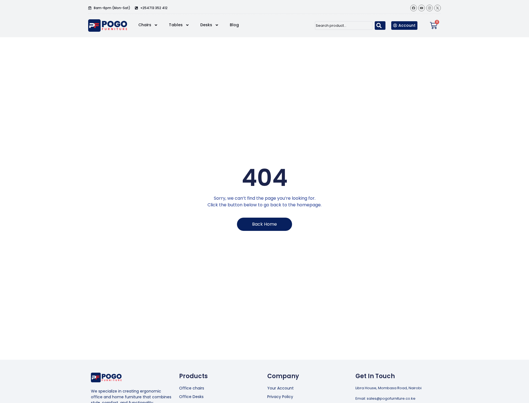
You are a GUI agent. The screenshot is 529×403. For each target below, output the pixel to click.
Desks (206, 25)
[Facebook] (413, 8)
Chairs (144, 25)
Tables (176, 25)
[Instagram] (429, 8)
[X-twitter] (437, 8)
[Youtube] (421, 8)
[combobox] (344, 25)
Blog (234, 25)
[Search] (380, 25)
